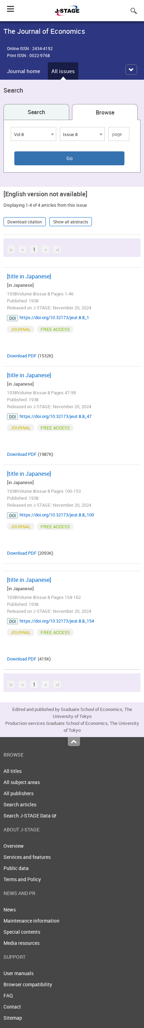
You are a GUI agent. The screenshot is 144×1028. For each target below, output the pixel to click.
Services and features (27, 857)
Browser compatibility (27, 984)
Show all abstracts (70, 221)
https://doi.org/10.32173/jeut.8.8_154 (57, 621)
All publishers (18, 793)
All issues (63, 71)
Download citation (24, 221)
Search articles (19, 804)
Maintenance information (31, 920)
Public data (16, 868)
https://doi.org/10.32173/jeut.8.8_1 (54, 317)
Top (74, 741)
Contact (12, 1006)
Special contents (21, 931)
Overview (13, 846)
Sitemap (12, 1017)
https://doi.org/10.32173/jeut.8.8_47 (56, 416)
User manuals (18, 973)
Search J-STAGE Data (27, 815)
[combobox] (33, 134)
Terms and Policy (22, 879)
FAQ (8, 995)
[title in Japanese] (29, 276)
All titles (12, 771)
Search (36, 112)
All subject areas (21, 782)
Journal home (23, 71)
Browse (105, 112)
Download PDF (22, 356)
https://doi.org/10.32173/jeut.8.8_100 (57, 515)
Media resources (21, 943)
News (9, 909)
